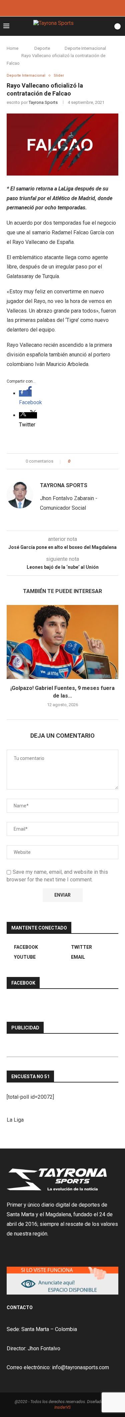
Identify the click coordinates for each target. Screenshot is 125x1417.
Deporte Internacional (85, 48)
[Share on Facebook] (81, 461)
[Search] (106, 26)
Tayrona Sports (43, 102)
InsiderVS (62, 1407)
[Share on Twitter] (87, 461)
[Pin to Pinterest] (94, 461)
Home (12, 48)
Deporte (42, 48)
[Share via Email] (100, 461)
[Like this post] (74, 461)
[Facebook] (53, 7)
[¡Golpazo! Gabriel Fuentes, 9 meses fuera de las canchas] (62, 642)
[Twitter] (62, 7)
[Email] (71, 7)
